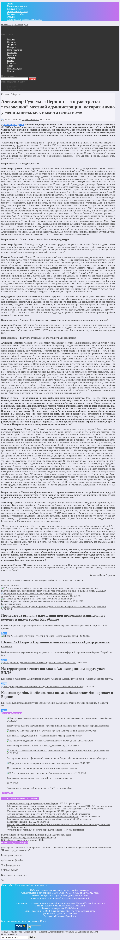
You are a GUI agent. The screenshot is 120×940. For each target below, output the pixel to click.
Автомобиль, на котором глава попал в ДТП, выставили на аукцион (35, 596)
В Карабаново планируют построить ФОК (22, 840)
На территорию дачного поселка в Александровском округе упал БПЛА (43, 745)
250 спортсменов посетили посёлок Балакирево (31, 811)
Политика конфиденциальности (31, 885)
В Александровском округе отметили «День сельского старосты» (39, 778)
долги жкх (63, 580)
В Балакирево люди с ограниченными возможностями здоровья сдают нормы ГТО (48, 806)
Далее (4, 633)
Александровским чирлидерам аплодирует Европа (32, 803)
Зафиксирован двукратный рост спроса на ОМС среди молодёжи (39, 788)
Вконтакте (12, 86)
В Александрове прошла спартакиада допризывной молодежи (38, 819)
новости (79, 580)
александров (27, 580)
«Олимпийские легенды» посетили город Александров (34, 829)
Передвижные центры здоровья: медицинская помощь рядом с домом (42, 768)
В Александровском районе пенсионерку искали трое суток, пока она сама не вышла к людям (48, 590)
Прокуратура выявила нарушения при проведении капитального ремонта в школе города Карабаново (53, 617)
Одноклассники (15, 89)
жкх (71, 580)
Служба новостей (30, 119)
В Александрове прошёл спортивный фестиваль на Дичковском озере (36, 834)
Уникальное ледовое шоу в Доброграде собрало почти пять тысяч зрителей (44, 808)
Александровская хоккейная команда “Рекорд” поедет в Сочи (37, 814)
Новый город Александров (14, 24)
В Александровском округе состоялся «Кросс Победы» (28, 837)
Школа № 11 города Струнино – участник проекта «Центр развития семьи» (45, 735)
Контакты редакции (17, 822)
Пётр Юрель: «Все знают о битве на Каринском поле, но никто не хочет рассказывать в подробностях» (58, 824)
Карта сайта (7, 885)
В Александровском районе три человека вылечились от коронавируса (36, 601)
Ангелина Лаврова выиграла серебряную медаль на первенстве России (42, 816)
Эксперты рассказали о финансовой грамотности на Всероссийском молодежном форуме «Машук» (57, 758)
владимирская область (46, 580)
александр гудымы (10, 580)
